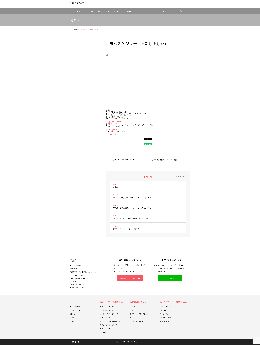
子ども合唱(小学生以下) (107, 310)
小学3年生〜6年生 (166, 317)
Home (79, 11)
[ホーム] (70, 29)
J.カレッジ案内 (96, 11)
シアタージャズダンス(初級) (139, 314)
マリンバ (103, 332)
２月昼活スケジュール (114, 123)
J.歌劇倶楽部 (138, 302)
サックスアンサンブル (107, 306)
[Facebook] (76, 342)
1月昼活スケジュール (113, 121)
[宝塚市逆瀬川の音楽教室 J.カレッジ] (77, 4)
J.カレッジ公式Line (113, 134)
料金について (147, 11)
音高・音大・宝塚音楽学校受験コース (112, 321)
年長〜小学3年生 (165, 321)
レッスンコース (113, 11)
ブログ (181, 11)
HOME (71, 302)
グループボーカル (135, 310)
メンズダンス (134, 306)
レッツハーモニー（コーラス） (110, 314)
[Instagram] (70, 342)
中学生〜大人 (164, 314)
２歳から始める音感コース (108, 325)
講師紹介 (130, 11)
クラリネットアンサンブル (108, 317)
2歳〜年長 (163, 310)
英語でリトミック (165, 306)
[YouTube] (78, 342)
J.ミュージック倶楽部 (112, 302)
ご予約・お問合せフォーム (115, 130)
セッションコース (105, 328)
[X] (73, 342)
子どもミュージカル (136, 321)
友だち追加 (170, 278)
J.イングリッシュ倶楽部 (173, 302)
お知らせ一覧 (179, 176)
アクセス (164, 11)
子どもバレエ (134, 317)
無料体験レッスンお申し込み (130, 278)
